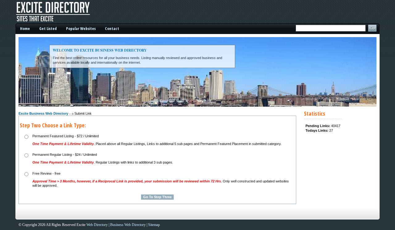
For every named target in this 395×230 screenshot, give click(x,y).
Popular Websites (81, 28)
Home (25, 28)
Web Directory (97, 225)
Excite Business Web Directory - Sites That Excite (61, 11)
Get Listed (48, 28)
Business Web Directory (128, 225)
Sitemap (154, 225)
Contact (112, 28)
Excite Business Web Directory (43, 113)
